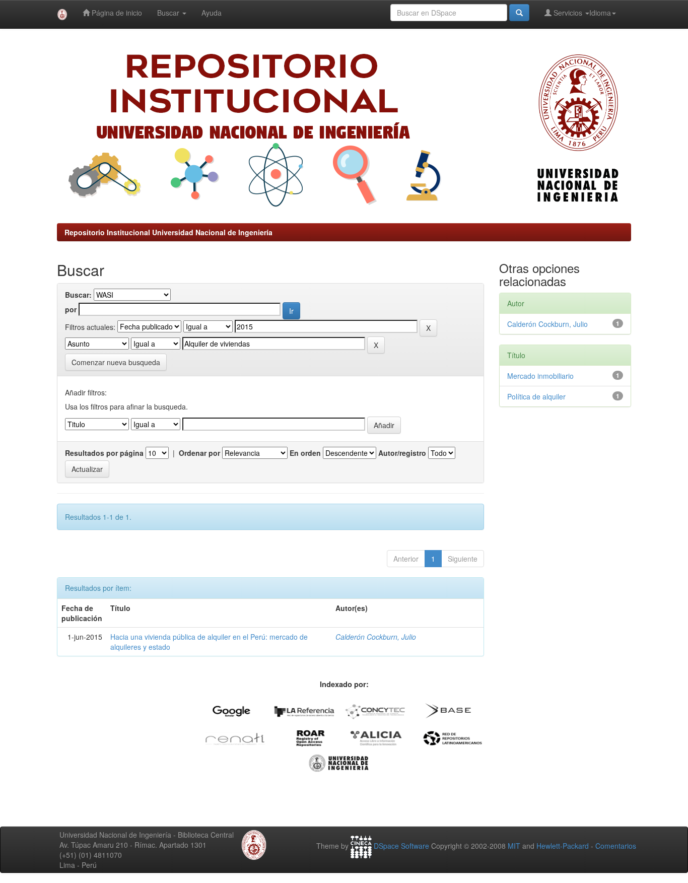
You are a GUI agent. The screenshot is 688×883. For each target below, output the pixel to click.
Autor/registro (402, 453)
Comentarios (615, 846)
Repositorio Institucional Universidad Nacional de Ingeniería (168, 232)
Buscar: (78, 295)
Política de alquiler (536, 396)
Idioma (600, 13)
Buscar (169, 13)
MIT (514, 846)
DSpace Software (401, 846)
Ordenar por (199, 453)
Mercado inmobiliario (540, 376)
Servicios (568, 13)
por (71, 309)
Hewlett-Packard (562, 846)
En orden (305, 453)
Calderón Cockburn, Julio (375, 637)
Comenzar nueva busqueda (116, 362)
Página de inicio (116, 13)
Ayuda (211, 13)
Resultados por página (104, 453)
